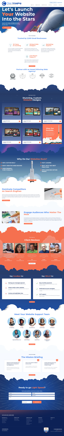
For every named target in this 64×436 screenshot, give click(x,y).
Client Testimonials (4, 419)
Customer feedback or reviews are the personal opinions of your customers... (32, 364)
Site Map (59, 431)
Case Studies (3, 421)
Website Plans (6, 27)
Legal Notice (55, 431)
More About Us (4, 417)
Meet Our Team (32, 344)
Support (51, 2)
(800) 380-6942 (60, 2)
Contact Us (52, 417)
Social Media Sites (40, 419)
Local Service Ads (28, 419)
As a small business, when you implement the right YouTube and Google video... (51, 364)
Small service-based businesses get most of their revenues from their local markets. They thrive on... (13, 365)
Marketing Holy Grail (40, 421)
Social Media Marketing (28, 223)
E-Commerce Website (16, 420)
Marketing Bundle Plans (29, 423)
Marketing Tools (28, 424)
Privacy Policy (52, 431)
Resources (40, 417)
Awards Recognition (4, 420)
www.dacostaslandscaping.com (32, 260)
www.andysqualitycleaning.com (55, 260)
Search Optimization (6, 200)
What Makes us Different (5, 418)
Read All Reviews (32, 263)
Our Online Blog (40, 418)
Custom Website (16, 418)
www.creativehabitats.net (8, 260)
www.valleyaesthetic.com (20, 260)
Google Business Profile (29, 420)
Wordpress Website (16, 419)
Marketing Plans (29, 417)
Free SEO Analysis (40, 420)
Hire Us (55, 2)
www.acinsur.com (43, 260)
